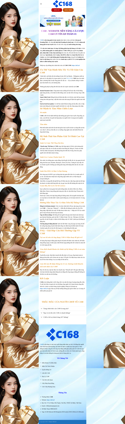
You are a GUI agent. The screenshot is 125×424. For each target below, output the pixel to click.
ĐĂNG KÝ (57, 10)
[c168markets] (62, 4)
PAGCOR (69, 78)
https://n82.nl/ (51, 400)
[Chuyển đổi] (41, 309)
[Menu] (41, 4)
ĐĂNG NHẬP (68, 10)
